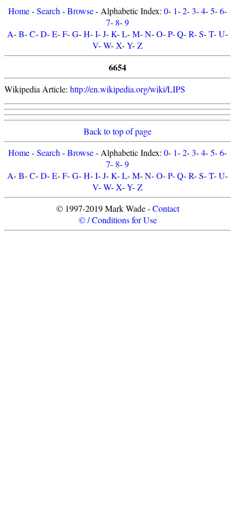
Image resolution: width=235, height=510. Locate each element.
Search (48, 10)
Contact (165, 208)
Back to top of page (117, 131)
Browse (80, 10)
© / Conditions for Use (118, 219)
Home (19, 10)
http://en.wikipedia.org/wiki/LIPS (127, 89)
